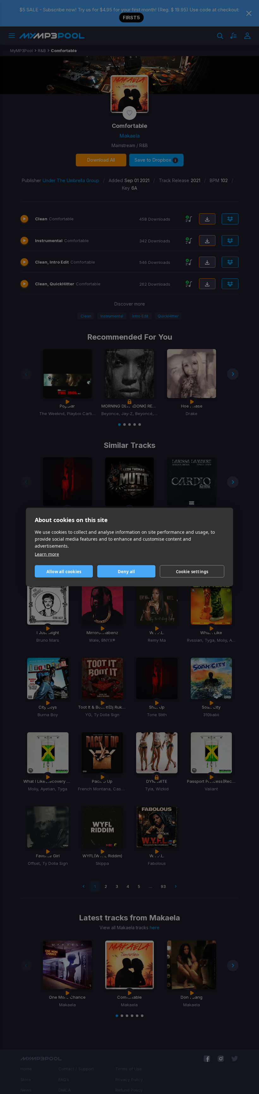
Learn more (47, 554)
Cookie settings (192, 571)
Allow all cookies (63, 571)
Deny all (126, 571)
